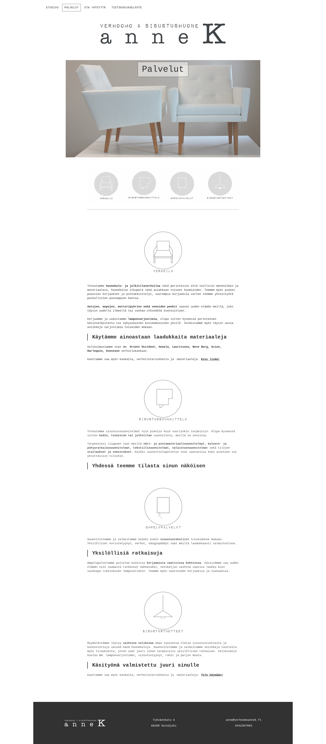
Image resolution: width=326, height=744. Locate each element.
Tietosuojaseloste (127, 7)
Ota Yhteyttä (95, 7)
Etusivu (52, 7)
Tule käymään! (212, 675)
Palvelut (71, 7)
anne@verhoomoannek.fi (243, 720)
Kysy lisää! (210, 359)
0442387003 (243, 725)
